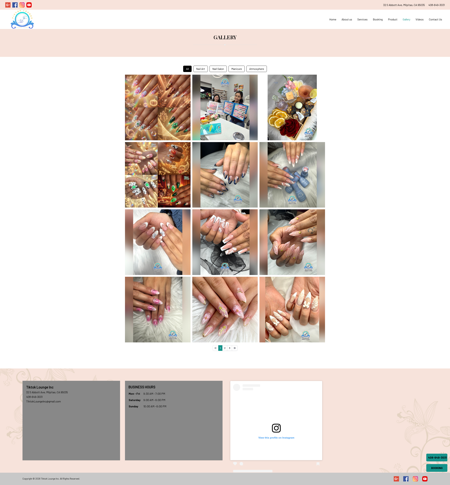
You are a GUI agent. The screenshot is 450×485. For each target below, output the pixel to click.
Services (362, 19)
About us (347, 19)
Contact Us (435, 19)
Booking (378, 19)
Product (392, 19)
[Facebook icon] (406, 478)
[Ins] (415, 478)
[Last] (234, 348)
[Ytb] (425, 478)
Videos (420, 19)
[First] (215, 348)
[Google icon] (396, 478)
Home (332, 19)
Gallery (406, 19)
